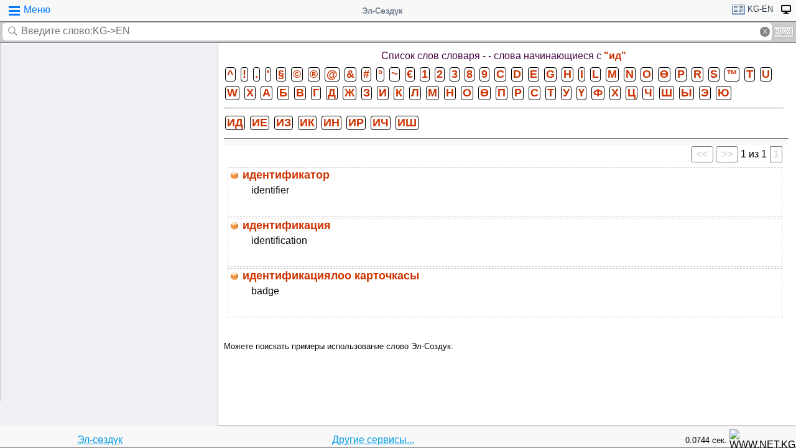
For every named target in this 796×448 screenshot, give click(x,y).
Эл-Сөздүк (382, 11)
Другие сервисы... (373, 439)
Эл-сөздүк (100, 439)
